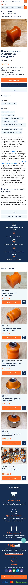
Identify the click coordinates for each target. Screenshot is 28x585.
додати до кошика (15, 84)
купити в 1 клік (14, 80)
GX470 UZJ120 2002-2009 (9, 103)
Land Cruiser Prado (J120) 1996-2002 (12, 129)
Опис (14, 90)
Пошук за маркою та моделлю (15, 576)
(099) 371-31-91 (7, 1)
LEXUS (14, 151)
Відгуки (14, 212)
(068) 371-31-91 (16, 1)
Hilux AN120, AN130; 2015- (9, 121)
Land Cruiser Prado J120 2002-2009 (12, 132)
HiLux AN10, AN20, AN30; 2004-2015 (12, 118)
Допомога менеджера (14, 216)
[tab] (14, 90)
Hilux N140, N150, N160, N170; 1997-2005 (12, 125)
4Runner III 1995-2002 (8, 112)
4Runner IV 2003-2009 (8, 115)
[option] (14, 33)
